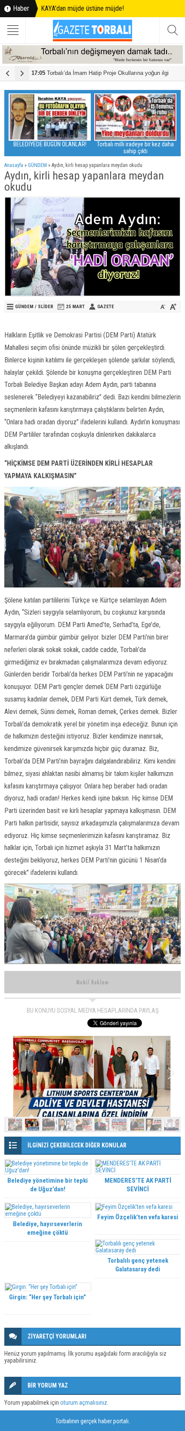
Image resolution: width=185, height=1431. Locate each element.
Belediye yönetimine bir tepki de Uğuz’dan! (47, 1185)
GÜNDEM (37, 165)
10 (171, 1125)
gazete (105, 306)
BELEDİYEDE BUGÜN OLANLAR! (49, 144)
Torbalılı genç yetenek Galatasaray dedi (138, 1265)
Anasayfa (13, 165)
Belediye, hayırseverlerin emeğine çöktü (47, 1228)
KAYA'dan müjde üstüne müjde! (82, 8)
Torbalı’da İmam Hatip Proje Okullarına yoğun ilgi (100, 73)
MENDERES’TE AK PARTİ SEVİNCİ (138, 1185)
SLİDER (45, 306)
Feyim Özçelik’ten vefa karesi (137, 1217)
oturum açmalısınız (83, 1402)
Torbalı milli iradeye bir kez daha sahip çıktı (135, 148)
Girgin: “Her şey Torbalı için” (47, 1297)
